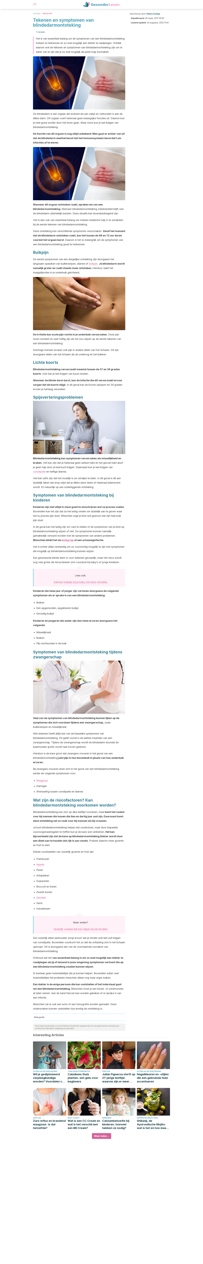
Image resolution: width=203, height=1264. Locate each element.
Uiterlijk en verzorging (45, 1071)
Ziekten (106, 1071)
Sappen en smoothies (147, 1118)
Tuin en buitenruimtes (79, 1071)
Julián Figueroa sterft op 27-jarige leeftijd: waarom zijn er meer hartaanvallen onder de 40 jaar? (118, 1078)
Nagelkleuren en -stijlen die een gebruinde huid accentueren (153, 1078)
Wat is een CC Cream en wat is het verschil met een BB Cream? (84, 1124)
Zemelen (41, 897)
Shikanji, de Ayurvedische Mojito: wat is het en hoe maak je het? (152, 1124)
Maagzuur (42, 780)
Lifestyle (36, 13)
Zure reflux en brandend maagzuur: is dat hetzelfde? (49, 1124)
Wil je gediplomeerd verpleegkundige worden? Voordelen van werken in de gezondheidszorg (49, 1078)
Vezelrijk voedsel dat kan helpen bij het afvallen (81, 929)
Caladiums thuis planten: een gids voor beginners (83, 1078)
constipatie (39, 471)
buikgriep (68, 540)
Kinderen (106, 1118)
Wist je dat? (74, 1118)
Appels (40, 864)
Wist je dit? (47, 13)
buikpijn (93, 263)
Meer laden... (101, 1136)
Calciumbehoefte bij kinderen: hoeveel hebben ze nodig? (115, 1124)
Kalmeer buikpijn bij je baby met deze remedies (80, 582)
